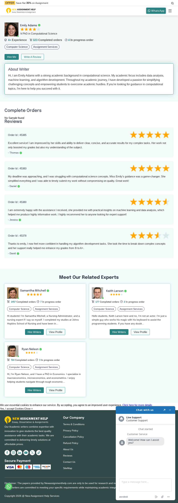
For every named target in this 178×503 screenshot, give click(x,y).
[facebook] (8, 454)
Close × (28, 408)
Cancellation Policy (73, 436)
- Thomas (13, 152)
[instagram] (14, 454)
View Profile (55, 332)
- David (12, 253)
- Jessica (13, 219)
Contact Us (69, 461)
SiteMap (67, 468)
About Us (68, 449)
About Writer (18, 69)
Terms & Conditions (73, 424)
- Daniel (12, 186)
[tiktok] (38, 454)
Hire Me (11, 56)
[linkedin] (20, 454)
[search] (172, 2)
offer (9, 2)
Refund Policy (70, 443)
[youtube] (26, 454)
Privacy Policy (70, 430)
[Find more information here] (145, 453)
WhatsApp (157, 10)
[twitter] (33, 454)
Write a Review (32, 56)
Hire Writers (34, 332)
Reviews (67, 455)
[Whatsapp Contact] (8, 486)
